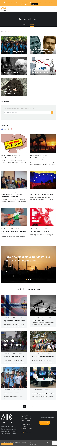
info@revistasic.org (26, 433)
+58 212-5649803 (49, 2)
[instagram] (8, 129)
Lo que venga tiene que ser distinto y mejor (13, 232)
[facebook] (2, 129)
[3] (30, 279)
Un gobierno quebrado (9, 158)
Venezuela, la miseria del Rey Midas (41, 195)
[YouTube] (26, 4)
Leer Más (9, 276)
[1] (26, 279)
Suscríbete (43, 422)
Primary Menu (54, 9)
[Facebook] (20, 4)
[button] (32, 406)
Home (2, 31)
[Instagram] (24, 4)
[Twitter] (22, 4)
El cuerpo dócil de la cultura (39, 231)
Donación (34, 4)
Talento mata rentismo (38, 320)
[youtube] (11, 129)
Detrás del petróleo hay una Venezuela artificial (39, 159)
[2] (28, 279)
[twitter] (5, 129)
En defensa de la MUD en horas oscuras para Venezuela (11, 196)
